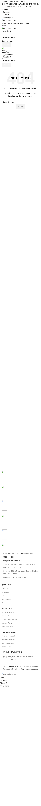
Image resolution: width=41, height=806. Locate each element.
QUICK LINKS (6, 585)
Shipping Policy (7, 616)
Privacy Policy (6, 647)
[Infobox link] (20, 338)
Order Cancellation (8, 643)
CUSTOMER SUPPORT (9, 632)
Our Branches (6, 599)
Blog (3, 596)
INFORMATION (7, 608)
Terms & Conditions (8, 639)
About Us (5, 588)
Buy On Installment (8, 612)
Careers (4, 603)
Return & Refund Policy (9, 619)
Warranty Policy (7, 623)
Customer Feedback (8, 636)
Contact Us (5, 592)
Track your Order (7, 626)
